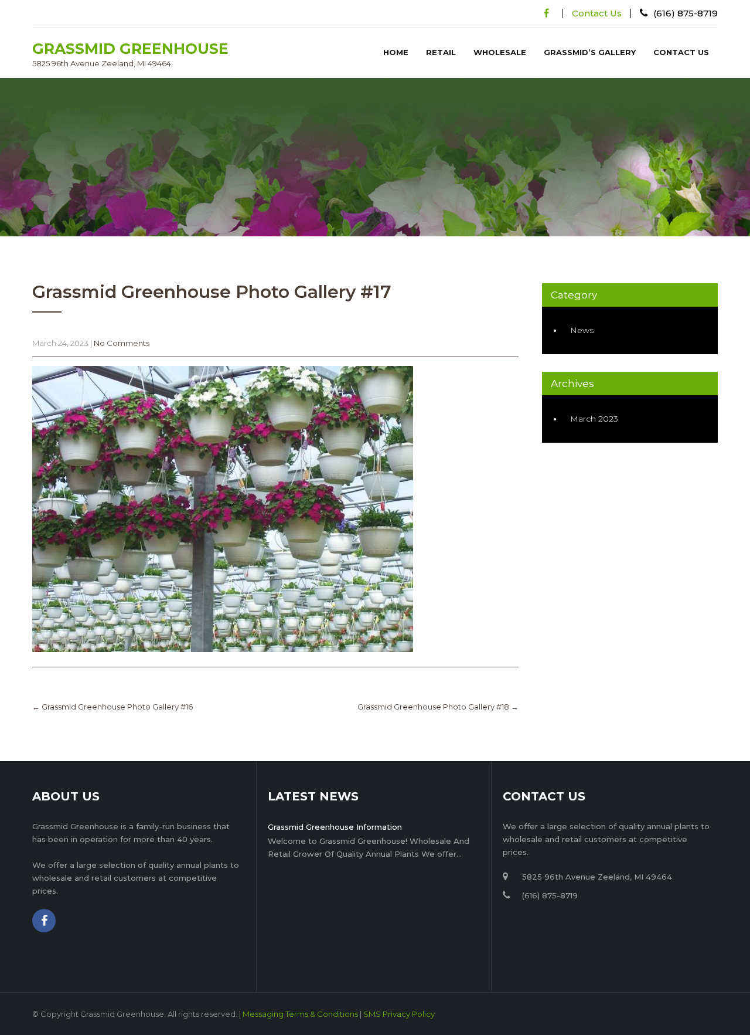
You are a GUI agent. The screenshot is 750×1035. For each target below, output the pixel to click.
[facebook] (546, 13)
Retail (441, 52)
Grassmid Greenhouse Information (335, 827)
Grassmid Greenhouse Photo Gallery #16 (112, 706)
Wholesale (499, 52)
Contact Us (597, 13)
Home (395, 52)
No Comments (121, 343)
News (582, 330)
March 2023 (594, 418)
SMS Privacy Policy (399, 1014)
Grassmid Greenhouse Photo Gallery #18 (438, 706)
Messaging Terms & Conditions (300, 1014)
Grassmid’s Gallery (590, 52)
